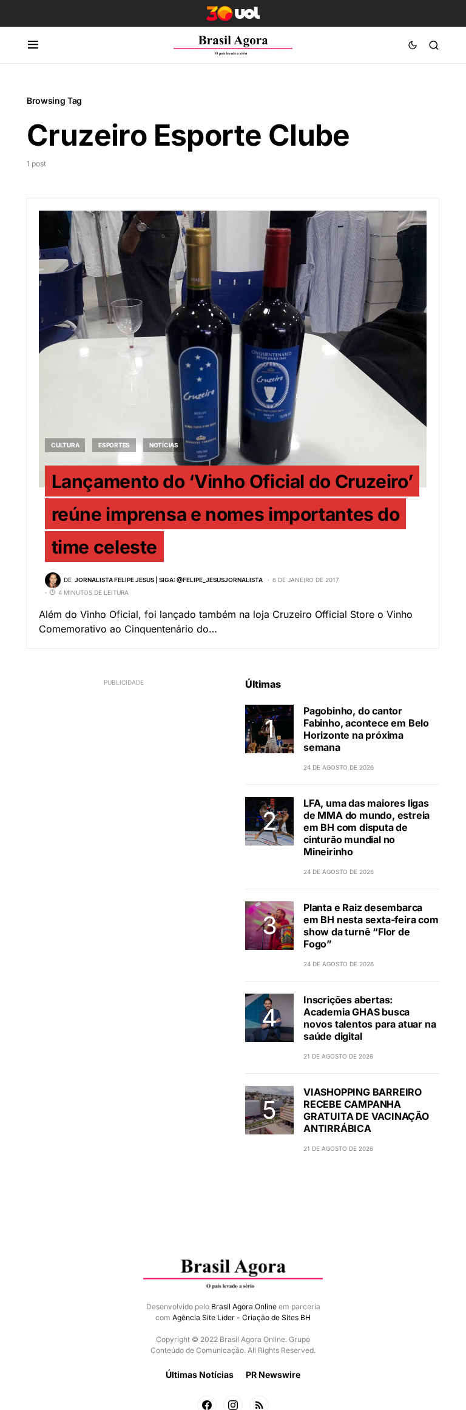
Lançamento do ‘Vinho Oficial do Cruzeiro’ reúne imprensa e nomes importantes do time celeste (232, 513)
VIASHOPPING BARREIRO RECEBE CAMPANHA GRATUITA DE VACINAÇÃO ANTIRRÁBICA (366, 1110)
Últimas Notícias (200, 1374)
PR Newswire (273, 1374)
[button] (33, 45)
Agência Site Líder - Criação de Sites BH (241, 1317)
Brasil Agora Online (244, 1306)
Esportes (114, 445)
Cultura (65, 445)
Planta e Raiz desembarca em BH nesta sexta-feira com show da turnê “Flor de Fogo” (371, 925)
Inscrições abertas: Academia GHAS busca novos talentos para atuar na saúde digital (369, 1018)
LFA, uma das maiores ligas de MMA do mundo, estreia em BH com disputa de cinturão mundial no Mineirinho (366, 827)
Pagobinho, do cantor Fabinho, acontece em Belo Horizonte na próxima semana (366, 729)
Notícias (163, 445)
